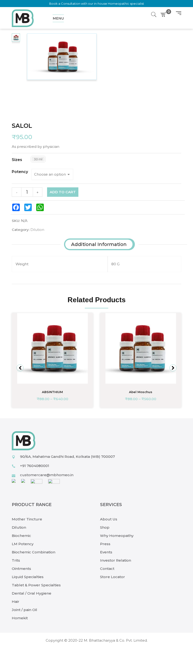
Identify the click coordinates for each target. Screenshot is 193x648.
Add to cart (63, 192)
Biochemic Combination (33, 552)
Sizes (17, 160)
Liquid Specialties (28, 577)
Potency (20, 172)
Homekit (20, 618)
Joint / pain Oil (24, 610)
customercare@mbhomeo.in (46, 475)
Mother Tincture (27, 519)
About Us (108, 519)
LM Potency (22, 544)
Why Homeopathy (116, 535)
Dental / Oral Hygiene (31, 593)
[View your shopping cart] (164, 15)
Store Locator (112, 577)
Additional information (99, 244)
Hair (15, 601)
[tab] (99, 244)
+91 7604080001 (34, 465)
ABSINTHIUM (52, 392)
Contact (107, 568)
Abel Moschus (140, 392)
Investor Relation (115, 560)
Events (106, 552)
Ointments (21, 568)
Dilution (37, 229)
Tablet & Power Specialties (36, 585)
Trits (16, 560)
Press (105, 544)
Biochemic (21, 535)
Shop (104, 527)
